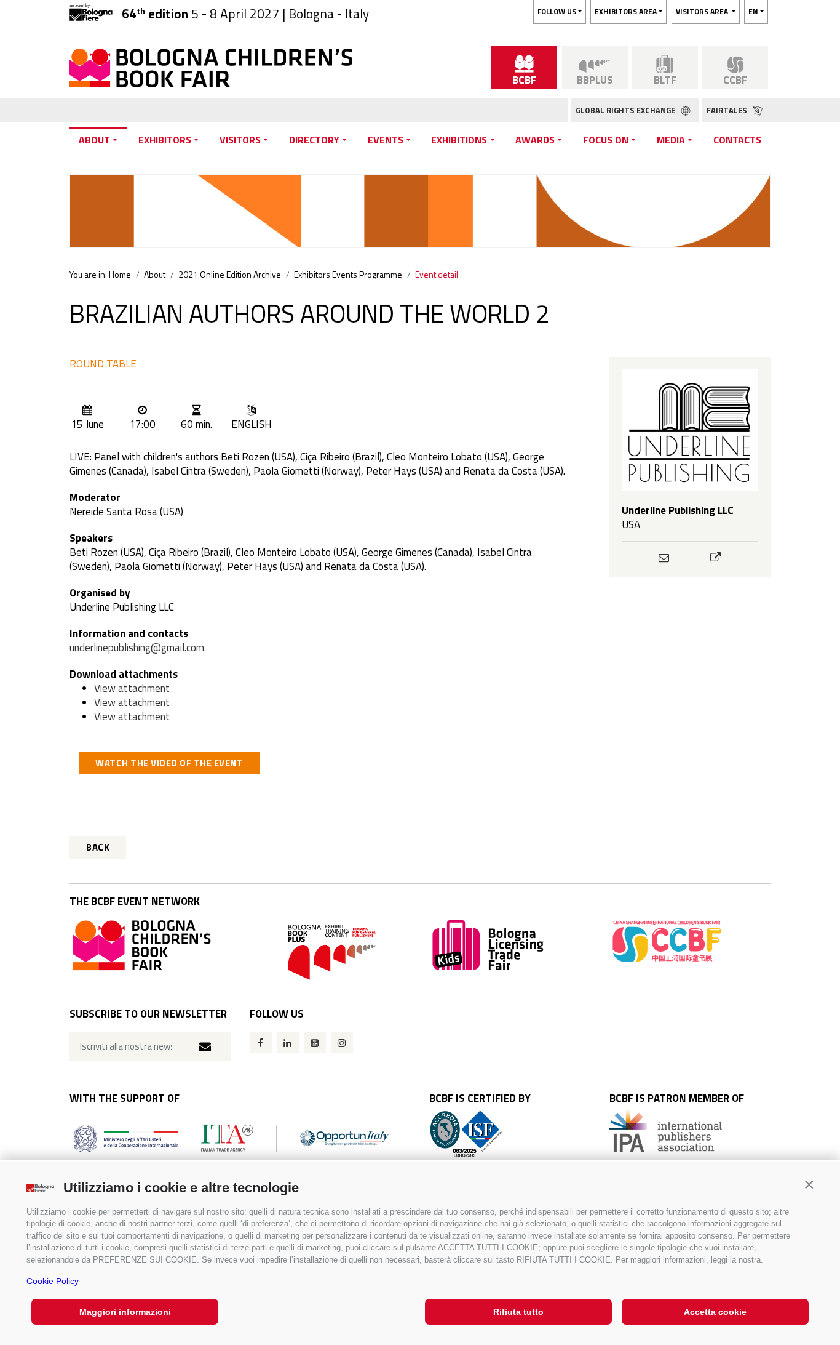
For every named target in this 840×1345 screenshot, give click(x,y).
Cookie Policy (52, 1281)
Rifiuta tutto (518, 1312)
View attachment (132, 688)
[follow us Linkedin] (288, 1042)
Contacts (737, 139)
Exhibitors (164, 139)
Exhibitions (459, 139)
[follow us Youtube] (315, 1042)
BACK (97, 847)
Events (385, 139)
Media (671, 139)
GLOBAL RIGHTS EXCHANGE (626, 110)
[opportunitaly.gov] (231, 1137)
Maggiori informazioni (125, 1312)
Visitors (240, 139)
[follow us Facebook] (261, 1042)
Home (120, 274)
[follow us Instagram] (342, 1042)
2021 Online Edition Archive (229, 274)
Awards (535, 139)
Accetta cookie (715, 1312)
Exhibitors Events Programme (348, 274)
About (94, 139)
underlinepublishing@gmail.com (136, 648)
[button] (809, 1184)
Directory (314, 139)
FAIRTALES (728, 110)
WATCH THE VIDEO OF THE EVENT (169, 763)
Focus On (605, 139)
